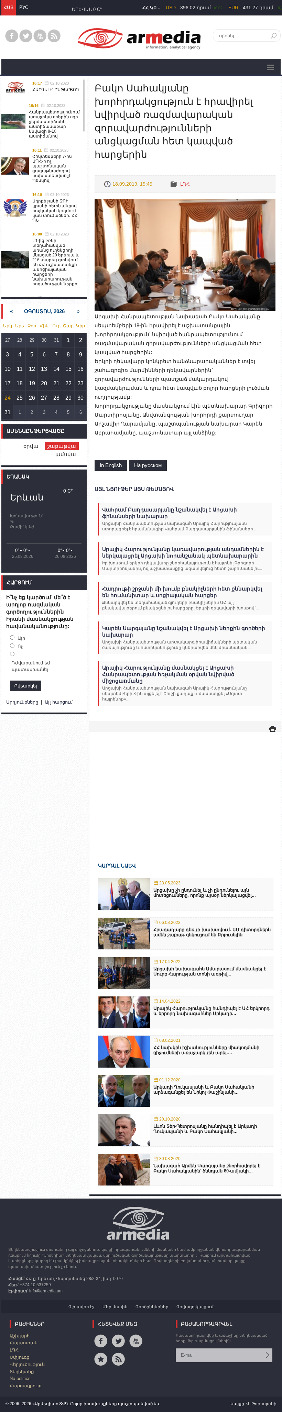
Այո (21, 638)
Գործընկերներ (152, 1306)
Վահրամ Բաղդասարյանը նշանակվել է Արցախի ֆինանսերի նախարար (169, 513)
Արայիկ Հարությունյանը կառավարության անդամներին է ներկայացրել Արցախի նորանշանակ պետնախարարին (183, 552)
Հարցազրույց (26, 1385)
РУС (23, 7)
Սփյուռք (19, 1357)
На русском (148, 465)
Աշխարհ (20, 1335)
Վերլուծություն (27, 1364)
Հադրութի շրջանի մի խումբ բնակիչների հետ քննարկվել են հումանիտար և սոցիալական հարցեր (182, 592)
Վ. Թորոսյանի (261, 1403)
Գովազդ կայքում (195, 1306)
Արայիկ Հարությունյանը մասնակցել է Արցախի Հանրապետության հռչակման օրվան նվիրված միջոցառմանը (168, 674)
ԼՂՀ (185, 184)
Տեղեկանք (22, 1371)
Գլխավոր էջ (81, 1306)
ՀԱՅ (8, 7)
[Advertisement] (185, 787)
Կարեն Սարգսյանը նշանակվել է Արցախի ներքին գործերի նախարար (183, 631)
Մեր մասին (115, 1306)
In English (111, 465)
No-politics (20, 1378)
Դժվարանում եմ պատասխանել (31, 666)
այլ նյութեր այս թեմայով (134, 489)
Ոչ (20, 646)
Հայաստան (23, 1342)
